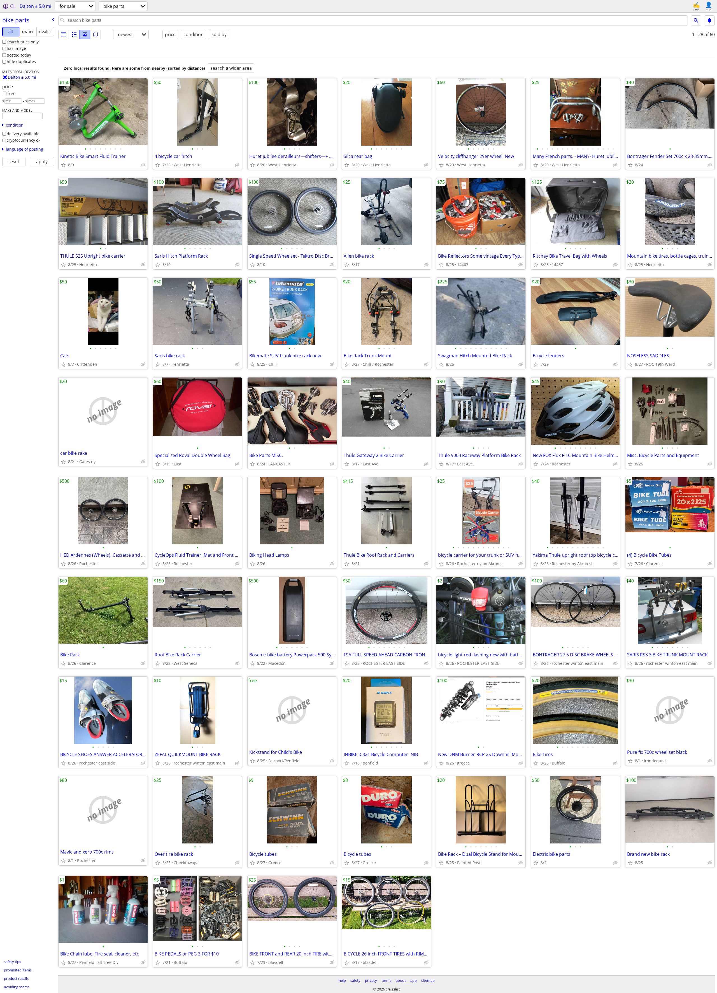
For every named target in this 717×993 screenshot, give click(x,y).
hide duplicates (21, 61)
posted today (19, 55)
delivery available (23, 133)
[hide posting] (142, 165)
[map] (95, 34)
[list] (63, 34)
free (11, 93)
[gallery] (85, 34)
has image (16, 48)
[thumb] (74, 34)
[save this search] (709, 20)
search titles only (23, 42)
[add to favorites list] (63, 165)
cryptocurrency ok (23, 140)
